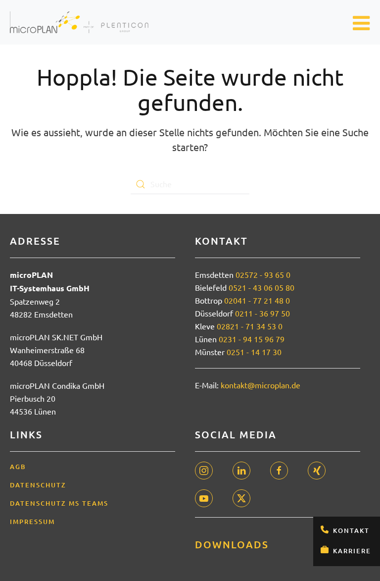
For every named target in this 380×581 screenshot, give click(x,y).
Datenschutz (38, 484)
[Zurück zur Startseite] (79, 22)
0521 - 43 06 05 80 (261, 287)
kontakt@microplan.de (260, 385)
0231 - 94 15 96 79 (252, 339)
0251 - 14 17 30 (254, 352)
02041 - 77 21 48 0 (257, 300)
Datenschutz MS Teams (59, 503)
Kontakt (351, 530)
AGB (18, 466)
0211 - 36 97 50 (262, 313)
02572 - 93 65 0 (263, 274)
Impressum (32, 521)
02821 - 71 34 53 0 (250, 326)
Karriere (352, 550)
